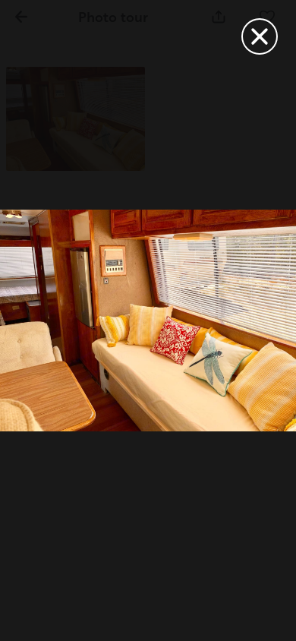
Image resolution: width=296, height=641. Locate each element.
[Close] (259, 36)
